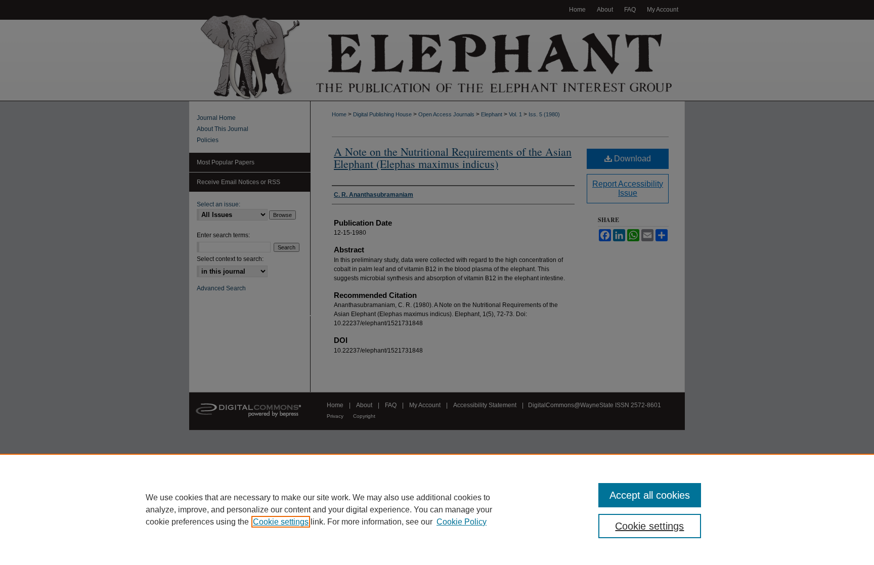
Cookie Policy (461, 521)
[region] (437, 509)
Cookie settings (281, 521)
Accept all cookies (649, 495)
